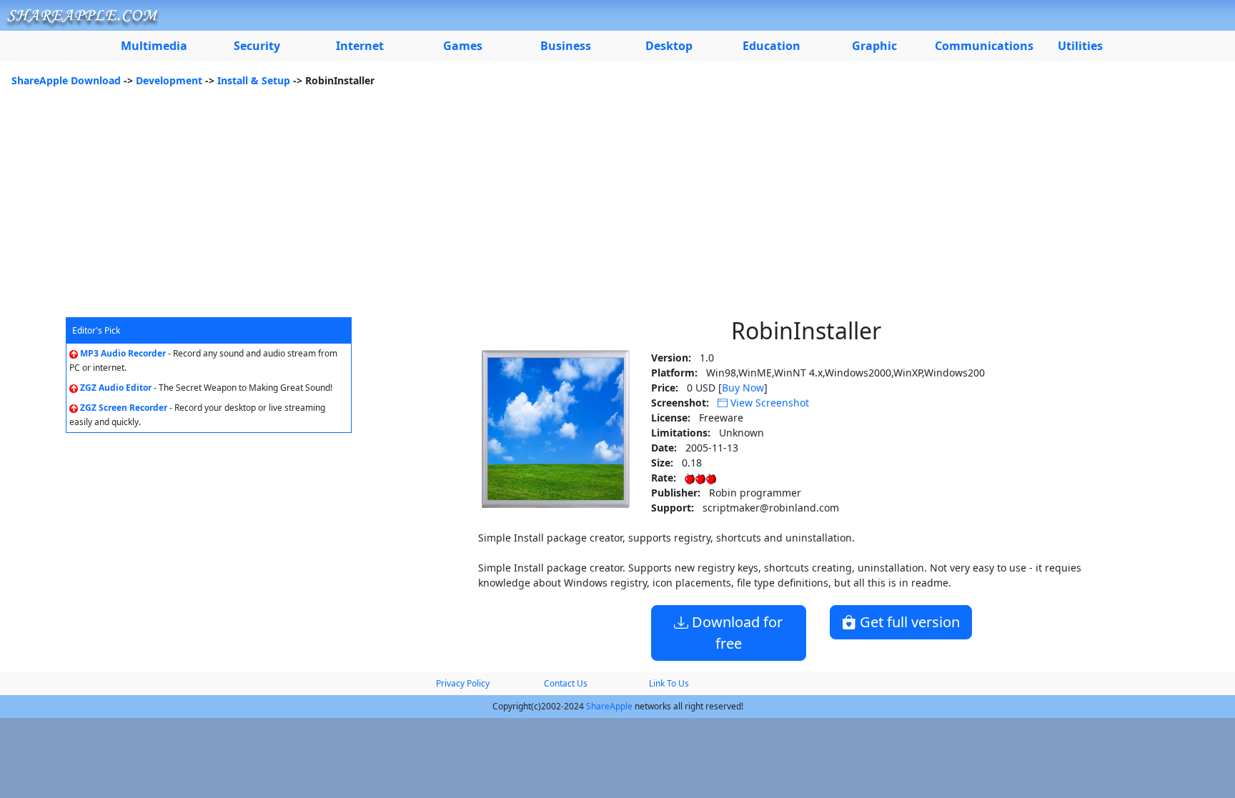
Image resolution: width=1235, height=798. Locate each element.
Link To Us (669, 683)
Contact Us (565, 683)
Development (169, 80)
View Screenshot (768, 402)
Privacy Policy (463, 683)
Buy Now (743, 387)
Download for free (735, 632)
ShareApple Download (66, 80)
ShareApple (609, 706)
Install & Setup (253, 80)
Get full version (908, 622)
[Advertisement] (617, 210)
